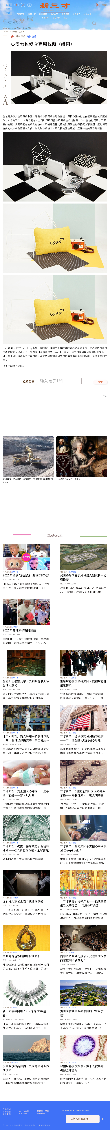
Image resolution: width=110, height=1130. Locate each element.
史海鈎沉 (76, 14)
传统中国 (54, 14)
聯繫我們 (7, 1114)
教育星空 (45, 18)
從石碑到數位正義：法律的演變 (23, 901)
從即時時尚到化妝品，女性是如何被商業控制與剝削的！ (83, 958)
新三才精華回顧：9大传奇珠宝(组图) (24, 1013)
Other (66, 18)
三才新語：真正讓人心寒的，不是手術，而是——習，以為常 (26, 793)
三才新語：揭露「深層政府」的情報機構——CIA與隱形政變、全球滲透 (26, 848)
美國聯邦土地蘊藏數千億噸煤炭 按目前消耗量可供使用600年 (28, 480)
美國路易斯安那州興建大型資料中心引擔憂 (83, 577)
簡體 (104, 5)
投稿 (8, 4)
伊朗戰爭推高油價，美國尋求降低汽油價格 (26, 1068)
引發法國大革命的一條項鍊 (68, 478)
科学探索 (43, 14)
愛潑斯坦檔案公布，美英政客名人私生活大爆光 (26, 683)
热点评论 (14, 571)
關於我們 (7, 1112)
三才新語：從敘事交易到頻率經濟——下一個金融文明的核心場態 (82, 738)
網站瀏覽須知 (44, 1125)
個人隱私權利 (30, 1125)
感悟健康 (65, 14)
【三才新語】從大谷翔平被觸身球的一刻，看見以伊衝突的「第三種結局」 (26, 738)
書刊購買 (41, 1113)
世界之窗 (32, 14)
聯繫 (8, 8)
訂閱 (8, 13)
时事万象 (21, 14)
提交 (100, 382)
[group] (22, 24)
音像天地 (56, 18)
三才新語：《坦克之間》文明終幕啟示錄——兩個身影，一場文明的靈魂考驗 (83, 793)
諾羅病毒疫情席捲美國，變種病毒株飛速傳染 (83, 683)
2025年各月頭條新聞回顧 (19, 630)
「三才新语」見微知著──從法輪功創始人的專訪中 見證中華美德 (83, 903)
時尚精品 (31, 37)
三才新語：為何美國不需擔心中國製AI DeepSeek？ (83, 848)
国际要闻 (14, 626)
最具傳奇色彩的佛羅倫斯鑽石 (22, 956)
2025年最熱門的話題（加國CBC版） (26, 575)
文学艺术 (87, 14)
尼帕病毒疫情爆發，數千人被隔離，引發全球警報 (83, 1068)
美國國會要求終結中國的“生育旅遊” (82, 1013)
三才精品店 (24, 1113)
